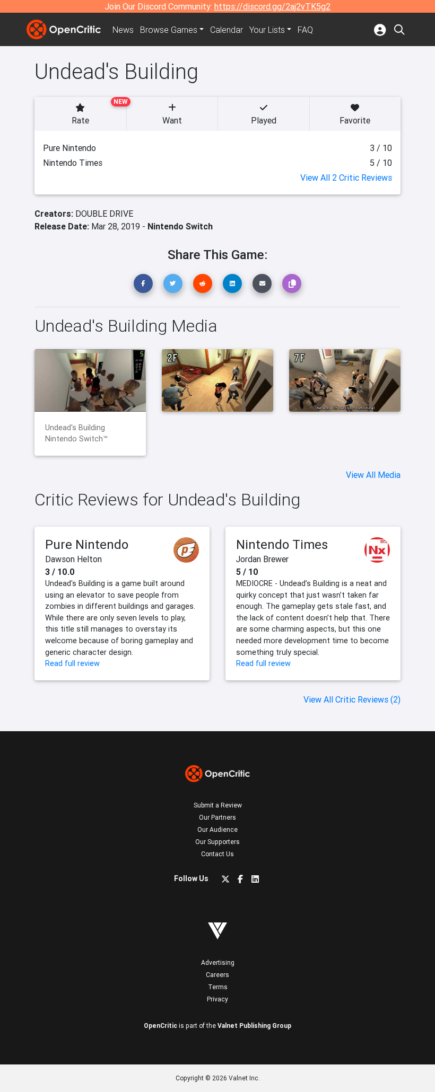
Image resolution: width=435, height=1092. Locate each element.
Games (168, 29)
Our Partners (217, 817)
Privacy (217, 999)
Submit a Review (218, 805)
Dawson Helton (73, 559)
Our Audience (217, 829)
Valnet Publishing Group (254, 1025)
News (123, 29)
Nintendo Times (282, 544)
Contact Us (217, 854)
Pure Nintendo (86, 544)
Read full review (72, 663)
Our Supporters (217, 842)
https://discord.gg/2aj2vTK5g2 (272, 6)
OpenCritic (160, 1025)
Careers (217, 975)
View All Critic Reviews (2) (352, 699)
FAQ (305, 29)
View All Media (373, 474)
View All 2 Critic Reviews (346, 177)
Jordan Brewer (262, 559)
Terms (218, 987)
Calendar (226, 29)
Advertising (217, 962)
